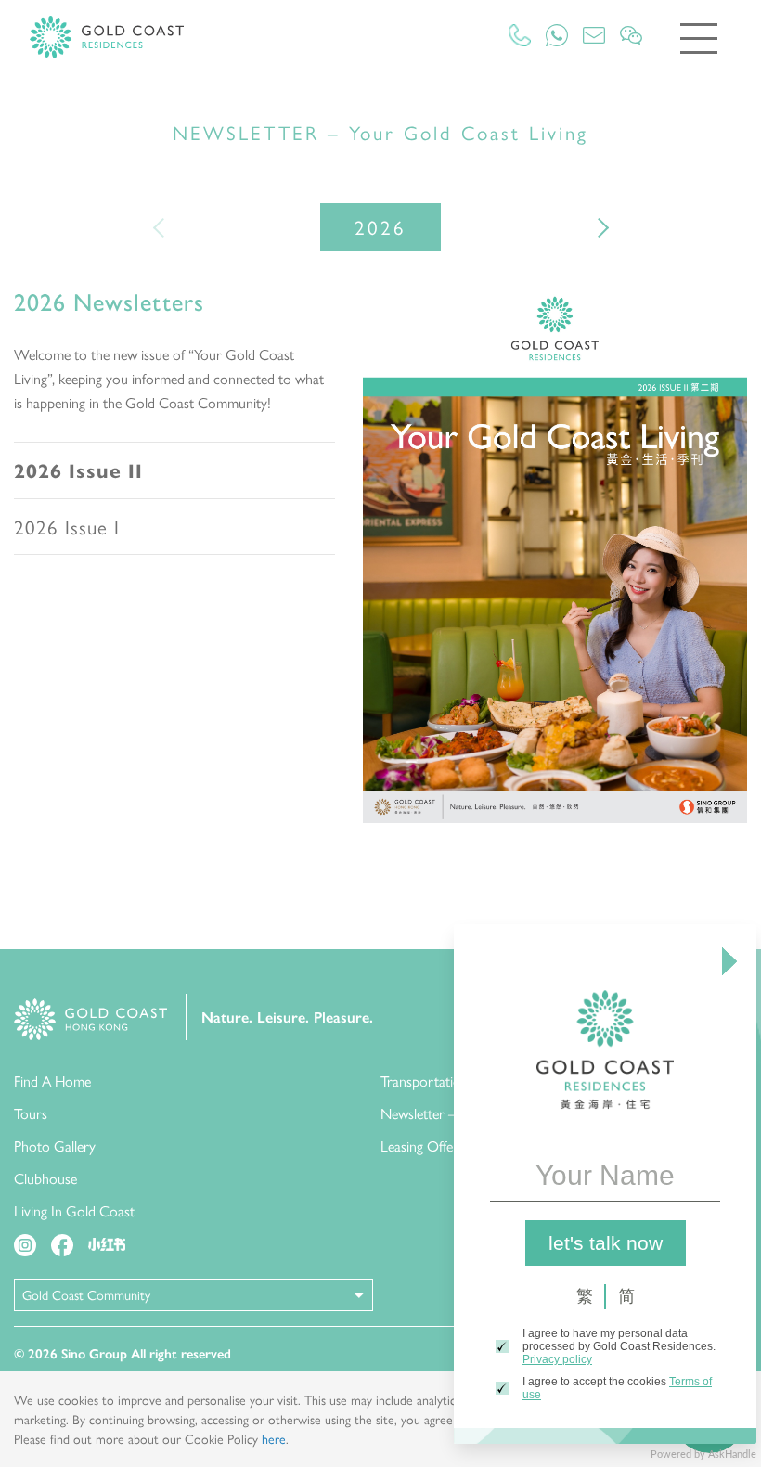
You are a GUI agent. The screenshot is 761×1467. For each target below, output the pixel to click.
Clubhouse (45, 1178)
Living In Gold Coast (74, 1210)
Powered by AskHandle (703, 1454)
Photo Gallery (55, 1145)
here (274, 1438)
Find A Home (52, 1080)
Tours (30, 1113)
